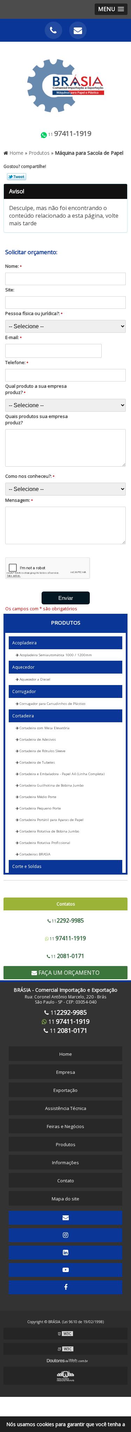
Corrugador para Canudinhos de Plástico (52, 703)
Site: (9, 290)
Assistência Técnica (65, 1108)
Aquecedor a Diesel (34, 679)
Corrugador (24, 691)
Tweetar (16, 176)
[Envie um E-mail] (78, 30)
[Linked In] (65, 1253)
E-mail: (13, 337)
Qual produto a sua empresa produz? (36, 389)
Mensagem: (19, 500)
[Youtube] (65, 1270)
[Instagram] (65, 1235)
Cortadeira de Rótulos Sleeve (42, 751)
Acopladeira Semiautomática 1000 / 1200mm (55, 655)
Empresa (65, 1072)
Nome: (13, 266)
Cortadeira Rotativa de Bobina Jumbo (49, 831)
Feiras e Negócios (65, 1126)
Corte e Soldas (26, 866)
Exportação (65, 1090)
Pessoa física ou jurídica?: (34, 313)
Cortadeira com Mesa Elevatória (44, 728)
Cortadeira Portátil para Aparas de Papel (51, 820)
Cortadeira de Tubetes (37, 762)
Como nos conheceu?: (29, 476)
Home (65, 1054)
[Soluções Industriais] (65, 1376)
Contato (65, 1180)
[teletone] (53, 30)
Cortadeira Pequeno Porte (40, 808)
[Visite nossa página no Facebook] (65, 1287)
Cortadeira (23, 716)
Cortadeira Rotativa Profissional (44, 842)
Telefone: (16, 362)
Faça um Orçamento (68, 972)
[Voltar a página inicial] (65, 82)
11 (69, 133)
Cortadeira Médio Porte (37, 797)
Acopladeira (24, 643)
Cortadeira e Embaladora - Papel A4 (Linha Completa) (61, 774)
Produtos (65, 622)
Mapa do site (65, 1199)
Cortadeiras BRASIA (34, 854)
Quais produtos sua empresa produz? (36, 419)
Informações (65, 1162)
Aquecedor (23, 667)
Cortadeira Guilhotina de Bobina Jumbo (51, 785)
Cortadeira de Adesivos (37, 739)
